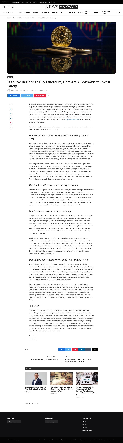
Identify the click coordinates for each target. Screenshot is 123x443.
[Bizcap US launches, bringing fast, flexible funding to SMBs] (36, 378)
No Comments (34, 90)
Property (55, 12)
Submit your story (106, 12)
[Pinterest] (10, 123)
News (20, 12)
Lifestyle (72, 12)
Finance (27, 12)
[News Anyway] (61, 7)
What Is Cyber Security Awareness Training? (44, 359)
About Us (87, 12)
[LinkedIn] (10, 118)
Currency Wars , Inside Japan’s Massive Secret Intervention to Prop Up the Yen (61, 389)
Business (35, 12)
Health (80, 12)
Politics (63, 12)
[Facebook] (10, 109)
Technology (45, 12)
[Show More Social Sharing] (48, 95)
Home (84, 421)
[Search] (117, 12)
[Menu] (119, 12)
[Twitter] (10, 113)
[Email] (10, 127)
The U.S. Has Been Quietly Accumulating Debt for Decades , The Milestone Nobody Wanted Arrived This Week (86, 391)
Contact (96, 12)
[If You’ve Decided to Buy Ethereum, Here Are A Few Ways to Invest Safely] (61, 48)
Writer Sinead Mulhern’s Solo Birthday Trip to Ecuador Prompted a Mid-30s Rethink (34, 2)
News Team (16, 90)
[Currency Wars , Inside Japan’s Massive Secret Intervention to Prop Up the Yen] (61, 378)
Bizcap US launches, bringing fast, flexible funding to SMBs (35, 388)
